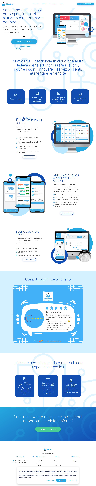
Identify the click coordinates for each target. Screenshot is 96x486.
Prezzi (44, 4)
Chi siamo (53, 4)
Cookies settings (50, 480)
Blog (61, 4)
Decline (71, 480)
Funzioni (36, 4)
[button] (12, 314)
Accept (61, 480)
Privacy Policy (66, 473)
